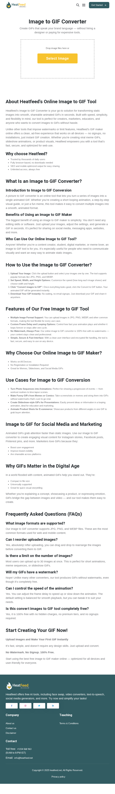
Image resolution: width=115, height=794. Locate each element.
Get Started (97, 5)
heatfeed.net (56, 770)
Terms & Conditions (69, 723)
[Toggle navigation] (78, 5)
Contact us (11, 728)
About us (10, 723)
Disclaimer (11, 733)
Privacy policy (58, 776)
